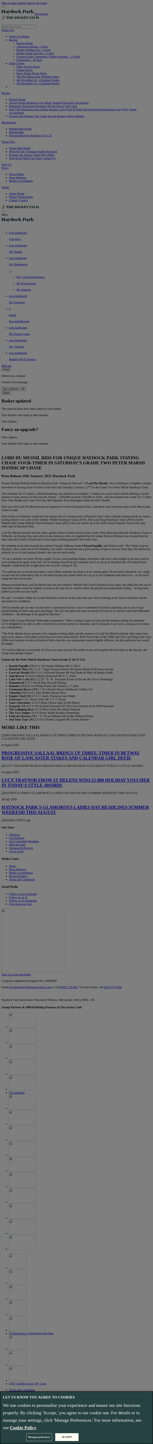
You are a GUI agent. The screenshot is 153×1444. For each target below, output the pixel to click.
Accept (67, 1437)
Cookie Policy (23, 1427)
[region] (76, 1417)
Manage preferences (39, 1437)
